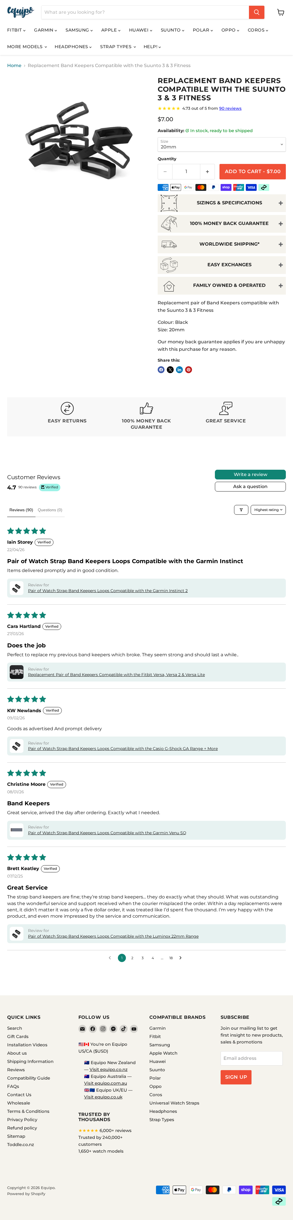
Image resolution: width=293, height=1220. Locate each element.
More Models (25, 46)
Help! (151, 46)
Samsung (78, 30)
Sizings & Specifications (229, 202)
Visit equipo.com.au (105, 1083)
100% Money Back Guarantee (229, 223)
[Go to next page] (182, 958)
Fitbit (15, 30)
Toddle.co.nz (20, 1144)
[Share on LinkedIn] (179, 369)
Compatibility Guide (28, 1078)
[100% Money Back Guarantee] (146, 417)
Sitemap (16, 1136)
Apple (109, 30)
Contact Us (19, 1094)
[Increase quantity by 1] (207, 171)
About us (17, 1053)
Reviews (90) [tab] (21, 510)
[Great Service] (226, 417)
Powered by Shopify (26, 1193)
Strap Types (116, 46)
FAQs (13, 1086)
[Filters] (241, 510)
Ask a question (250, 486)
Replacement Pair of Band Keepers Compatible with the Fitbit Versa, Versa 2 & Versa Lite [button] (116, 674)
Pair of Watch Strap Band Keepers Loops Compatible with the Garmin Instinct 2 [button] (108, 590)
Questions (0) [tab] (50, 510)
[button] (16, 588)
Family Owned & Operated (229, 285)
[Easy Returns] (67, 417)
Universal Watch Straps (174, 1103)
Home (14, 65)
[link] (222, 108)
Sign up (236, 1077)
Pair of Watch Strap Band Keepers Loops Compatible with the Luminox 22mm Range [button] (113, 936)
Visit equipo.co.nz (109, 1069)
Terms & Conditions (28, 1111)
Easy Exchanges (229, 264)
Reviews (16, 1069)
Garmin (44, 30)
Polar (202, 30)
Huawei (139, 30)
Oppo (229, 30)
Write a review (250, 474)
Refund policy (22, 1128)
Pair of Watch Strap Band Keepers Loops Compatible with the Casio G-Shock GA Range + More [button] (123, 748)
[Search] (256, 12)
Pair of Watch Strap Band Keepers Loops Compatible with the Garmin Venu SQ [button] (107, 832)
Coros (257, 30)
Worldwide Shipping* (229, 244)
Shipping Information (30, 1061)
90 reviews (230, 108)
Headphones (72, 46)
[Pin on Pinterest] (188, 369)
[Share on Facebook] (161, 369)
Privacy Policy (22, 1119)
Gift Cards (18, 1036)
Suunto (171, 30)
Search (14, 1028)
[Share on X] (170, 369)
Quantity (167, 158)
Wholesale (18, 1103)
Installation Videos (27, 1044)
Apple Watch (163, 1053)
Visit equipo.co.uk (103, 1097)
